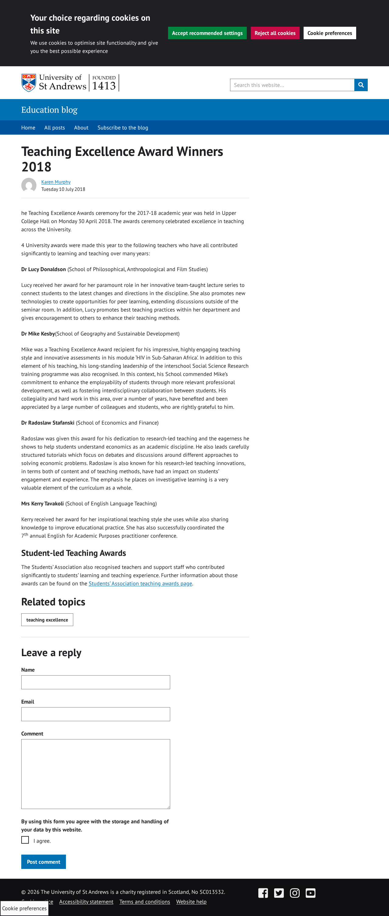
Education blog (49, 109)
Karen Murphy (56, 182)
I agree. (42, 840)
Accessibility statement (86, 901)
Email (27, 701)
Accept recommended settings (207, 32)
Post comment (43, 861)
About (81, 127)
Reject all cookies (275, 32)
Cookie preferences (330, 32)
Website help (191, 901)
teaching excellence (47, 620)
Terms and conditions (144, 901)
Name (28, 669)
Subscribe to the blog (123, 127)
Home (28, 127)
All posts (54, 127)
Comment (32, 733)
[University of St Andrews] (70, 83)
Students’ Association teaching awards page (140, 583)
